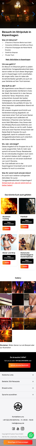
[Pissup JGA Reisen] (18, 3)
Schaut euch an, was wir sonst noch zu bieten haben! (16, 184)
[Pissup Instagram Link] (22, 429)
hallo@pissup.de (18, 423)
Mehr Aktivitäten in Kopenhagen (18, 60)
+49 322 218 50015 (22, 361)
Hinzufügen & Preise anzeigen (18, 442)
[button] (2, 14)
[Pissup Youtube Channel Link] (18, 429)
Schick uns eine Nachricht (19, 365)
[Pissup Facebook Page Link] (13, 429)
